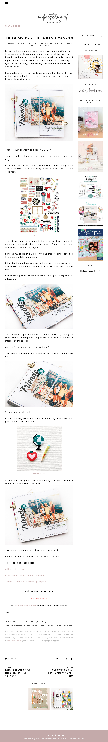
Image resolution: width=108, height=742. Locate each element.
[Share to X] (57, 659)
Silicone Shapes (39, 473)
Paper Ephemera (39, 235)
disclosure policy (15, 641)
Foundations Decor (62, 43)
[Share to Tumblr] (71, 659)
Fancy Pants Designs (42, 43)
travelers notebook (39, 45)
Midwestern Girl (49, 739)
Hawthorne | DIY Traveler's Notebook (25, 575)
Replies (12, 659)
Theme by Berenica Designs (71, 739)
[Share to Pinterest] (67, 659)
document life (24, 43)
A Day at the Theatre (16, 569)
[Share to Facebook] (62, 659)
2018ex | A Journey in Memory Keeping (25, 582)
